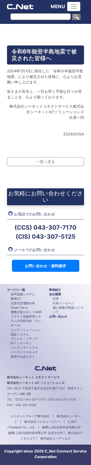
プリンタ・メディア (24, 338)
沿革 (56, 298)
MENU (58, 6)
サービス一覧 (16, 290)
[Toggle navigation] (73, 6)
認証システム (20, 334)
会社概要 (55, 294)
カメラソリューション (26, 330)
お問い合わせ (58, 316)
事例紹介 (55, 290)
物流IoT (16, 298)
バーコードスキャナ (24, 352)
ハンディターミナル (24, 347)
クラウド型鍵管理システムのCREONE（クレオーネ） (26, 321)
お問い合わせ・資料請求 (45, 265)
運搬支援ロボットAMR (26, 312)
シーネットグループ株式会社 (30, 416)
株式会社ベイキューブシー (42, 421)
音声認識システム (23, 294)
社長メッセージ (63, 303)
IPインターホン (21, 343)
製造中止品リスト (23, 356)
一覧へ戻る (45, 161)
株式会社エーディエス (55, 438)
